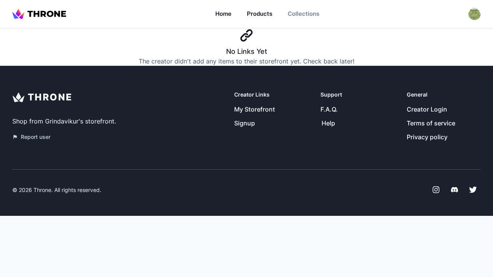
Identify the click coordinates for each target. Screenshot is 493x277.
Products (259, 13)
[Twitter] (473, 189)
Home (223, 13)
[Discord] (454, 189)
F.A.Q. (329, 109)
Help (328, 123)
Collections (303, 13)
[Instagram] (436, 189)
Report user (35, 136)
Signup (244, 123)
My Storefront (254, 109)
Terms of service (431, 123)
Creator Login (427, 109)
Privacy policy (427, 137)
